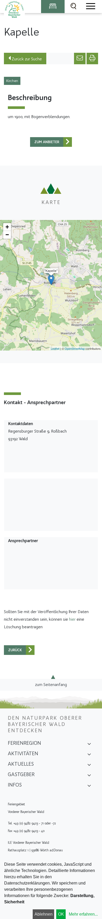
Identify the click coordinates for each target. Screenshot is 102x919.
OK (61, 914)
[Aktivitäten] (89, 755)
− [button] (7, 234)
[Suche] (73, 6)
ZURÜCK (15, 650)
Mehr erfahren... (83, 914)
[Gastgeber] (89, 776)
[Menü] (90, 6)
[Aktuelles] (89, 766)
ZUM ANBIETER (47, 142)
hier (72, 619)
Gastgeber (21, 774)
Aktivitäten (23, 753)
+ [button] (7, 227)
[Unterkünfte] (53, 6)
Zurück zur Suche (26, 58)
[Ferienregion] (89, 745)
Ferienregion (24, 743)
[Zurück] (67, 142)
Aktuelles (21, 764)
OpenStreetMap (75, 348)
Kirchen (12, 81)
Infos (15, 785)
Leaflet (55, 348)
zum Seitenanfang (51, 684)
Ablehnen (44, 914)
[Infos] (89, 787)
